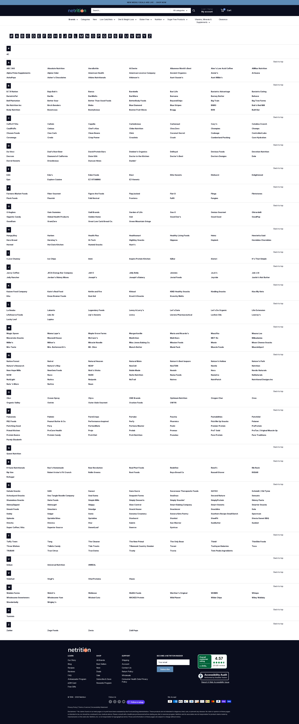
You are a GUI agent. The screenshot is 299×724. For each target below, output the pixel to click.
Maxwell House (54, 338)
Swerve (132, 527)
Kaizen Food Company (17, 291)
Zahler (10, 630)
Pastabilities (216, 417)
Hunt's (132, 244)
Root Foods (134, 472)
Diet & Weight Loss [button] (126, 19)
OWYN (173, 402)
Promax (173, 430)
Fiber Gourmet (54, 193)
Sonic (91, 514)
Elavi (131, 175)
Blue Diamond (135, 105)
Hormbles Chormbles (261, 240)
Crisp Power (94, 137)
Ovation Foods (136, 402)
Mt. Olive (92, 347)
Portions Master (136, 426)
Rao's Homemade (55, 468)
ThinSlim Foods (259, 541)
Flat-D (173, 193)
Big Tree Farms (259, 101)
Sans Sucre (134, 491)
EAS (8, 175)
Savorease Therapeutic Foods (184, 491)
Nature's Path (258, 361)
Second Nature (218, 495)
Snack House (135, 509)
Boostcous (52, 110)
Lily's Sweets (94, 315)
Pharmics (174, 421)
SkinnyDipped (13, 505)
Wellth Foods (135, 593)
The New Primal (136, 541)
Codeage (215, 133)
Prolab (132, 430)
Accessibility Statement (99, 707)
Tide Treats (93, 546)
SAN (49, 491)
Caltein (50, 124)
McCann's (93, 338)
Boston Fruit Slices (138, 110)
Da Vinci (10, 152)
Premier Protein (218, 426)
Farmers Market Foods (17, 193)
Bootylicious (94, 110)
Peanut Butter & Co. (56, 421)
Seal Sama (93, 495)
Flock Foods (12, 198)
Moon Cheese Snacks (262, 342)
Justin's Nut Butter (261, 277)
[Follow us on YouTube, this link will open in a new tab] (123, 701)
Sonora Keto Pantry (179, 514)
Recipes (71, 668)
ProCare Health (54, 430)
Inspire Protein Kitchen (139, 259)
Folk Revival (93, 198)
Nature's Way (53, 366)
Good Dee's (175, 217)
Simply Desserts (136, 500)
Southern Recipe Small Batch (224, 514)
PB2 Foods (11, 421)
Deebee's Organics (138, 152)
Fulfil (172, 198)
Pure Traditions (259, 435)
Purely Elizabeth (14, 439)
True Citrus (52, 551)
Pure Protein (216, 435)
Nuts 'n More (13, 384)
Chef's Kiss (93, 128)
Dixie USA (92, 156)
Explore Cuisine (54, 179)
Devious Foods (218, 152)
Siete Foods (52, 500)
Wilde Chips (216, 597)
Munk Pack (175, 347)
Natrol (50, 361)
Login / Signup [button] (207, 9)
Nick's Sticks (94, 370)
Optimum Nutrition (178, 398)
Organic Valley (13, 402)
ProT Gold (215, 430)
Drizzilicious (53, 161)
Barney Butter (217, 96)
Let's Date (175, 310)
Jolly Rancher (13, 277)
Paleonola (11, 417)
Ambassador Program (77, 679)
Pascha (173, 417)
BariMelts (92, 96)
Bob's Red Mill (258, 105)
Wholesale (126, 675)
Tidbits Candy (54, 546)
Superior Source (55, 527)
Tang (49, 541)
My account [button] (207, 12)
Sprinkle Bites (53, 518)
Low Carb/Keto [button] (106, 19)
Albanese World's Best (180, 68)
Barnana (174, 96)
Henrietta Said (258, 235)
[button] (226, 10)
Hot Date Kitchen (55, 244)
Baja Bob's (52, 91)
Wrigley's (51, 602)
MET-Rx (214, 338)
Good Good (216, 217)
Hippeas (174, 240)
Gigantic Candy (14, 217)
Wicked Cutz (94, 597)
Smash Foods (13, 509)
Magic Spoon (13, 333)
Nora (213, 370)
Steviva (51, 523)
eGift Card (72, 683)
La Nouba (11, 310)
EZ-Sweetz (134, 179)
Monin (214, 342)
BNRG (213, 105)
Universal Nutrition (56, 565)
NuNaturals (257, 375)
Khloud (132, 291)
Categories (85, 19)
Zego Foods (52, 630)
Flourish (51, 198)
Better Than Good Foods (99, 101)
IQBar (172, 259)
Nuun (90, 384)
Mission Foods (176, 342)
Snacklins (215, 509)
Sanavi (91, 491)
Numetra (215, 375)
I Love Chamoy (13, 259)
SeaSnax (174, 495)
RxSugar (10, 477)
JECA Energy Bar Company (60, 273)
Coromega (11, 137)
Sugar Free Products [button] (176, 19)
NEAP (90, 366)
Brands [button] (72, 19)
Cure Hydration (259, 137)
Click (131, 133)
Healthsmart (135, 235)
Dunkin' (132, 161)
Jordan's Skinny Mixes (58, 277)
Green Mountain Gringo (140, 221)
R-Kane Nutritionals (16, 468)
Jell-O (91, 273)
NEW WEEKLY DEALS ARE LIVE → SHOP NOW (146, 2)
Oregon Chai (217, 398)
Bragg (173, 110)
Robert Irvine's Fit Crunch (59, 472)
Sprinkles (92, 518)
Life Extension (258, 310)
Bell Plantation (13, 101)
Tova (254, 546)
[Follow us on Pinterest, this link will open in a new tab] (119, 701)
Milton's (51, 342)
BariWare (133, 96)
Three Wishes (13, 546)
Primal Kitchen (13, 430)
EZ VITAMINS (94, 179)
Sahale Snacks (13, 491)
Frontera (133, 198)
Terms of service (84, 707)
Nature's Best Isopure (180, 361)
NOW (9, 375)
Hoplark (214, 240)
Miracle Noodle (95, 342)
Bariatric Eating (259, 91)
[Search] (194, 10)
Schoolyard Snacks (16, 495)
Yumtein (10, 616)
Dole (254, 156)
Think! (214, 541)
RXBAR (255, 472)
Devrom (10, 156)
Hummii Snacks (95, 244)
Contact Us (126, 668)
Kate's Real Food (55, 291)
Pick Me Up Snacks (219, 421)
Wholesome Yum (55, 597)
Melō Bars (174, 338)
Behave (255, 96)
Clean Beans (94, 133)
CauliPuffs (11, 128)
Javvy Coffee (13, 273)
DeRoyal (174, 152)
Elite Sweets (176, 175)
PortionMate (94, 426)
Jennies (173, 273)
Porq (49, 426)
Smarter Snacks (259, 505)
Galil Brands (93, 212)
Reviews (71, 671)
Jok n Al (255, 273)
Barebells (133, 91)
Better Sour (52, 101)
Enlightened (257, 175)
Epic (9, 179)
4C (8, 54)
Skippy (91, 505)
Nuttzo (50, 384)
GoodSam (11, 221)
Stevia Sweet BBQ (260, 518)
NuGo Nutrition (136, 375)
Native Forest (13, 361)
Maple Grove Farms (97, 333)
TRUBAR (10, 551)
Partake (133, 417)
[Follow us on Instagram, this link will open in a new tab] (114, 701)
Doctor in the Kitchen (139, 156)
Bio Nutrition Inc (14, 105)
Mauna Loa (257, 333)
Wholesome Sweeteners (18, 597)
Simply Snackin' (177, 500)
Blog (70, 664)
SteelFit (214, 518)
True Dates (93, 551)
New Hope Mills (14, 370)
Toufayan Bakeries (220, 546)
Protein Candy (54, 435)
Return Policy (127, 671)
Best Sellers (101, 664)
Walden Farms (13, 593)
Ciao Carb (52, 133)
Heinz (213, 235)
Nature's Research (15, 366)
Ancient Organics (178, 73)
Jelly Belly (134, 273)
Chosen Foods (13, 133)
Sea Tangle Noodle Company (60, 495)
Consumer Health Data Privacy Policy (135, 680)
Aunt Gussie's (176, 77)
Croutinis (133, 137)
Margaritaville (135, 333)
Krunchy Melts (177, 296)
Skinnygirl (52, 505)
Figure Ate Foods (96, 193)
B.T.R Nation (12, 91)
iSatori (214, 259)
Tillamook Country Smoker (141, 546)
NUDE (91, 375)
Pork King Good (14, 426)
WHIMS (214, 593)
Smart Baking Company (181, 505)
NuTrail (132, 379)
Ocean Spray (53, 398)
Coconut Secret (177, 133)
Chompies (215, 128)
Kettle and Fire (95, 291)
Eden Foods (93, 175)
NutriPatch (216, 379)
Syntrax (174, 527)
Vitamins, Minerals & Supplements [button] (203, 20)
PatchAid (256, 417)
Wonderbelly (12, 602)
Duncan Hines (94, 161)
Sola (254, 509)
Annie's (214, 73)
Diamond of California (57, 156)
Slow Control (135, 505)
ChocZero (174, 128)
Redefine (174, 468)
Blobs (90, 105)
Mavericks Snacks (15, 338)
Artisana (256, 73)
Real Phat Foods (136, 468)
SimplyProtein (217, 500)
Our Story (72, 660)
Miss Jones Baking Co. (139, 342)
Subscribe (165, 669)
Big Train (215, 101)
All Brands (100, 660)
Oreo (254, 398)
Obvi (9, 398)
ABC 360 (11, 68)
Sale (98, 675)
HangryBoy (12, 235)
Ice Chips (51, 259)
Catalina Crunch (259, 124)
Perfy (131, 421)
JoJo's (214, 273)
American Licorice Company (142, 73)
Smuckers (52, 509)
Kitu (8, 296)
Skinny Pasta (258, 500)
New (95, 19)
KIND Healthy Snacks (180, 291)
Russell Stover (217, 472)
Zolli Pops (133, 630)
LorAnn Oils (216, 315)
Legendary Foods (96, 310)
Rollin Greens (94, 472)
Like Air (50, 315)
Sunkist (255, 523)
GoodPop (256, 217)
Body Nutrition (13, 110)
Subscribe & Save (103, 679)
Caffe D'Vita (12, 124)
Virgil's (50, 579)
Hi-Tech (92, 240)
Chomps (255, 128)
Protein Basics (13, 435)
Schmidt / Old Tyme (261, 491)
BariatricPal (12, 96)
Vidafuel (10, 579)
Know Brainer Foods (56, 296)
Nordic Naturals (259, 370)
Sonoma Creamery (138, 514)
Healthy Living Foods (179, 235)
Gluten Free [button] (144, 19)
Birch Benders (54, 105)
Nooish (173, 370)
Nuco (49, 375)
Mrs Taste (11, 347)
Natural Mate (135, 361)
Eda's (50, 175)
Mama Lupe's (53, 333)
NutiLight (11, 379)
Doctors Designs (218, 156)
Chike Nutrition (136, 128)
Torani (173, 546)
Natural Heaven (95, 361)
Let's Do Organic (219, 310)
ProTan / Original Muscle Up (265, 430)
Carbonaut (175, 124)
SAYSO (214, 491)
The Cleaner (94, 541)
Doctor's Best (176, 156)
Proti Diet (92, 435)
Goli (131, 217)
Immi (90, 259)
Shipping (125, 660)
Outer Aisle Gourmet (97, 402)
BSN (213, 110)
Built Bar (256, 110)
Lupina (50, 319)
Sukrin (132, 523)
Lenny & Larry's (136, 310)
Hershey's (52, 240)
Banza (91, 91)
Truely (132, 551)
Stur (90, 523)
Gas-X (173, 212)
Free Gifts (72, 687)
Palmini (50, 417)
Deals (98, 671)
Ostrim (50, 402)
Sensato (256, 495)
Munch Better (135, 347)
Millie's (10, 342)
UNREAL (92, 565)
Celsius (50, 128)
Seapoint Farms (136, 495)
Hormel (10, 244)
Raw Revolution (95, 468)
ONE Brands (134, 398)
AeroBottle (93, 68)
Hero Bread (12, 240)
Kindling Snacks (218, 291)
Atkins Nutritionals (97, 77)
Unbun (9, 565)
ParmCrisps (93, 417)
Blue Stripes (175, 105)
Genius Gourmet (218, 212)
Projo (90, 430)
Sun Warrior (175, 523)
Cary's (214, 124)
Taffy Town (12, 541)
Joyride (214, 277)
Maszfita (215, 333)
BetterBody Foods (137, 101)
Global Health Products (58, 217)
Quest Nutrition (14, 453)
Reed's (214, 468)
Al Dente (133, 68)
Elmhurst (215, 175)
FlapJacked (134, 193)
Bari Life (174, 91)
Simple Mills (93, 500)
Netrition (256, 366)
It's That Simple (259, 259)
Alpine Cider (53, 73)
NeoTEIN (174, 366)
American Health (96, 73)
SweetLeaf (93, 527)
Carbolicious (135, 124)
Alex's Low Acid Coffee (222, 68)
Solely (9, 514)
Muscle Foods (217, 347)
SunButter (216, 523)
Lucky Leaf (12, 319)
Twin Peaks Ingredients (222, 551)
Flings (213, 193)
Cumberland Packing (220, 137)
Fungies (214, 198)
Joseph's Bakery (137, 277)
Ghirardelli (256, 212)
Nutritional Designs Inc (262, 379)
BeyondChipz (176, 101)
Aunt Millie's (216, 77)
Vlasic (132, 579)
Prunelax (174, 435)
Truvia (173, 551)
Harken (50, 235)
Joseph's (92, 277)
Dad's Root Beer (55, 152)
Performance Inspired (98, 421)
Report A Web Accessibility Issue (215, 682)
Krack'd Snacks (136, 296)
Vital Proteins (94, 579)
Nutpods (92, 379)
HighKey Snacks (136, 240)
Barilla (50, 96)
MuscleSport (258, 347)
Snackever (175, 509)
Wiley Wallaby (258, 597)
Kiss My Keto (258, 291)
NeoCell (132, 366)
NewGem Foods (54, 370)
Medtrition (134, 338)
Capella (91, 124)
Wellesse (92, 593)
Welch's (51, 593)
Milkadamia (257, 338)
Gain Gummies (54, 212)
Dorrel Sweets (13, 161)
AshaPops (11, 77)
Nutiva (50, 379)
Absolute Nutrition (56, 68)
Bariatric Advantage (220, 91)
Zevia (91, 630)
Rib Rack (256, 468)
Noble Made (134, 370)
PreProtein (257, 426)
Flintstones (257, 193)
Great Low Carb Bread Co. (100, 221)
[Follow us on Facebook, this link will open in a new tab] (110, 701)
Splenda (10, 518)
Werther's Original (178, 593)
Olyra (90, 398)
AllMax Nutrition (259, 68)
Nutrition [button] (158, 19)
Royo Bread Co (177, 472)
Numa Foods (176, 375)
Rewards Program (104, 683)
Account (125, 664)
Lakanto (51, 310)
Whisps (255, 593)
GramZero (52, 221)
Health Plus (93, 235)
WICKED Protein (136, 597)
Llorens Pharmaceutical (181, 315)
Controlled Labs (259, 133)
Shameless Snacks (15, 500)
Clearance (223, 19)
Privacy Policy (72, 707)
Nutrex (173, 379)
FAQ (69, 675)
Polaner (255, 421)
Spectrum (256, 514)
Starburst (133, 518)
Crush (173, 137)
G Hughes (11, 212)
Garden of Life (135, 212)
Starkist (174, 518)
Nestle (214, 366)
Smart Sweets (217, 505)
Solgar (50, 514)
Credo (50, 137)
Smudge (92, 509)
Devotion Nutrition (260, 152)
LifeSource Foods (15, 315)
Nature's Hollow (218, 361)
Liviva (132, 315)
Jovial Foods (176, 277)
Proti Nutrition (135, 435)
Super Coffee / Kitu (15, 527)
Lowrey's (256, 315)
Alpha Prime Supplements (18, 73)
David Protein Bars (97, 152)
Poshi (172, 426)
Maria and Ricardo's (179, 333)
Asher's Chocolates (56, 77)
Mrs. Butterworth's (56, 347)
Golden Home (94, 217)
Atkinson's (134, 77)
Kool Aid (92, 296)
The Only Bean (177, 541)
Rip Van (10, 472)
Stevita (10, 523)
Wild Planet (175, 597)
